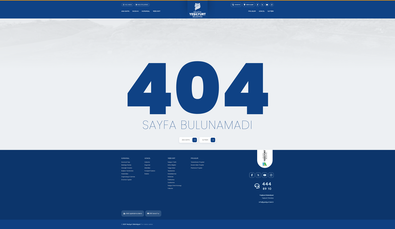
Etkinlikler (147, 168)
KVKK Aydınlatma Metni (134, 213)
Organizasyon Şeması (128, 176)
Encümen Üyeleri (126, 179)
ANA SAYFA (125, 11)
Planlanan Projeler (196, 168)
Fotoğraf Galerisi (150, 171)
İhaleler (147, 174)
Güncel (262, 11)
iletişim (271, 11)
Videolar (170, 188)
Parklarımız (171, 179)
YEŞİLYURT (156, 11)
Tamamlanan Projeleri (197, 162)
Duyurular (147, 165)
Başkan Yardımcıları (127, 171)
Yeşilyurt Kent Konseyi (174, 185)
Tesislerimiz (171, 171)
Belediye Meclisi (126, 165)
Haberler (147, 162)
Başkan (135, 11)
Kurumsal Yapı (125, 162)
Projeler (252, 11)
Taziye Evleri (171, 168)
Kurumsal (146, 11)
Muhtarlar (170, 176)
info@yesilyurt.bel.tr (266, 202)
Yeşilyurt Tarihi (172, 162)
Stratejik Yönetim (126, 168)
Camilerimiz (171, 182)
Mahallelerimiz (172, 174)
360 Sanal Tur (154, 213)
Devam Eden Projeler (197, 165)
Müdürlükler (124, 174)
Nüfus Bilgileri (172, 165)
